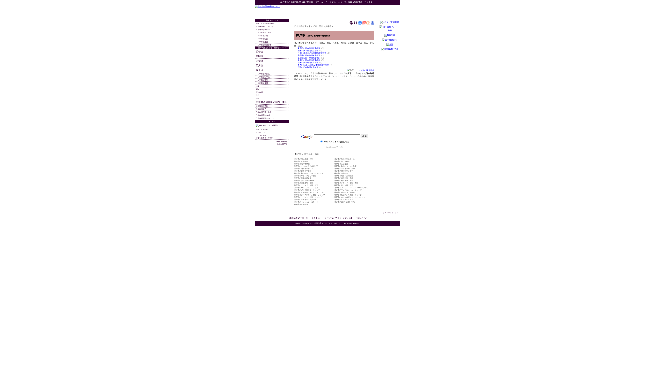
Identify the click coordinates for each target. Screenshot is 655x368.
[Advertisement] (360, 12)
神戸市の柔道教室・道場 (343, 178)
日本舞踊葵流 (263, 80)
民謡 (257, 95)
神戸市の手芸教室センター (344, 169)
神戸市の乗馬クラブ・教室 (344, 192)
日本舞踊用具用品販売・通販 (271, 102)
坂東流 (259, 70)
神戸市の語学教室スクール (344, 159)
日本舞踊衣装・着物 (263, 112)
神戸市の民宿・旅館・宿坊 (344, 202)
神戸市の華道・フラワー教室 (305, 176)
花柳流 (259, 51)
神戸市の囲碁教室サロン (303, 169)
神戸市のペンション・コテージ (306, 202)
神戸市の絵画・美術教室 (343, 176)
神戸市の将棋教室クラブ (343, 171)
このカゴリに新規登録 (364, 70)
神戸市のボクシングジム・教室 (306, 188)
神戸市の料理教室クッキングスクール (308, 173)
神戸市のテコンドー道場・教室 (346, 183)
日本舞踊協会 (263, 39)
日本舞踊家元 (263, 36)
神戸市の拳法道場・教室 (343, 185)
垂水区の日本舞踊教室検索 (309, 60)
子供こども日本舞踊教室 (265, 23)
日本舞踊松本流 (264, 77)
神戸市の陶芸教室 (341, 173)
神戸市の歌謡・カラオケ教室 (345, 166)
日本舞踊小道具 (262, 106)
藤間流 (259, 56)
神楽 (257, 86)
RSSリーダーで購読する (270, 125)
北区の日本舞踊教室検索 (308, 63)
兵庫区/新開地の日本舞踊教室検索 (312, 53)
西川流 (259, 65)
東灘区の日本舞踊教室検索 (309, 48)
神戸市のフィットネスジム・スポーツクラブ (351, 188)
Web (326, 142)
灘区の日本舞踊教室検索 (308, 51)
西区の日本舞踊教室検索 (308, 67)
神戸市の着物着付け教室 (303, 159)
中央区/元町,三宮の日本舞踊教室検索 (313, 65)
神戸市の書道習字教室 (302, 171)
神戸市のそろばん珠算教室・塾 (306, 166)
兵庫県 (328, 26)
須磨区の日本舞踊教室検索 (309, 58)
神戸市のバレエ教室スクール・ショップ (349, 197)
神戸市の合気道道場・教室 (304, 180)
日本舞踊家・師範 (264, 33)
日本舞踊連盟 (263, 42)
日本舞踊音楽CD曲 (263, 115)
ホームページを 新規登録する (281, 143)
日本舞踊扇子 (261, 109)
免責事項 (315, 218)
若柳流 (259, 60)
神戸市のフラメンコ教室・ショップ (308, 197)
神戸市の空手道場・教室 (303, 183)
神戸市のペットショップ (343, 200)
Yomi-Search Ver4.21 (334, 147)
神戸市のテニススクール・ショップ (348, 190)
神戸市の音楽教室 (301, 161)
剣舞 (257, 89)
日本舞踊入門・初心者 (264, 26)
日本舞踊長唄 (263, 83)
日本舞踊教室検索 (297, 2)
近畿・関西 (318, 26)
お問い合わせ (361, 218)
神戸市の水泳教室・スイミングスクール (309, 192)
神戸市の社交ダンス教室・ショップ (348, 195)
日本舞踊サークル (263, 29)
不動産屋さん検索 (301, 204)
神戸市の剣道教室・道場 (343, 180)
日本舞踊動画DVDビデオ (265, 118)
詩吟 (257, 98)
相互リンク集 (346, 218)
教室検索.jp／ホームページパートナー (329, 223)
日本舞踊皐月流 (264, 74)
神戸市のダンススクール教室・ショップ (309, 195)
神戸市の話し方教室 (342, 161)
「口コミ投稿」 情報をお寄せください (264, 137)
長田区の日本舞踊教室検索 (309, 55)
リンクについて (262, 132)
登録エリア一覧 (262, 129)
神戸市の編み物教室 (302, 164)
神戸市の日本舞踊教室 (302, 178)
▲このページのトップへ (390, 213)
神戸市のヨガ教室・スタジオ (305, 200)
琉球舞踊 (259, 92)
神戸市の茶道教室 (341, 164)
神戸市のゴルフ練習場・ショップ (307, 190)
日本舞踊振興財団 (264, 45)
